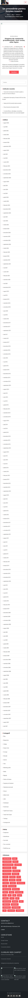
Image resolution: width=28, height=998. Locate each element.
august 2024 (6, 181)
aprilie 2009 (5, 644)
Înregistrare (5, 832)
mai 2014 (5, 428)
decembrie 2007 (7, 706)
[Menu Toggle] (25, 2)
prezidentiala (18, 53)
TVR (4, 910)
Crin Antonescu (7, 867)
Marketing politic (18, 46)
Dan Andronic (17, 50)
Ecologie (5, 752)
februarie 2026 (6, 138)
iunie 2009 (5, 636)
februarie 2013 (6, 475)
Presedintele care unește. (9, 53)
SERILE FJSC (6, 795)
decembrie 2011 (7, 522)
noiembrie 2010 (6, 573)
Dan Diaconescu (7, 870)
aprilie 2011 (5, 553)
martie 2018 (6, 318)
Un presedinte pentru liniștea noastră (11, 58)
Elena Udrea (15, 873)
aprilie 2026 (5, 130)
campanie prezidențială (9, 50)
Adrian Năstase (7, 858)
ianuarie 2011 (6, 565)
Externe (5, 759)
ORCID (2, 937)
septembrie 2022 (7, 244)
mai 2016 (5, 361)
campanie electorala (8, 864)
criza (14, 867)
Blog (4, 736)
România (15, 901)
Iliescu (18, 880)
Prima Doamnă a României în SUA (11, 107)
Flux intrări (5, 840)
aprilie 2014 (5, 432)
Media (4, 771)
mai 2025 (5, 158)
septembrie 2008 (7, 671)
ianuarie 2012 (6, 518)
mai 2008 (5, 687)
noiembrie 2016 (6, 350)
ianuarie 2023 (6, 228)
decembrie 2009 (7, 612)
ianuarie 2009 (6, 655)
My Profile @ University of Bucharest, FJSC (10, 926)
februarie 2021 (6, 275)
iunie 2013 (5, 459)
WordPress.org (6, 848)
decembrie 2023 (7, 209)
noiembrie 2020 (6, 279)
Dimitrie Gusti (16, 870)
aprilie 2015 (5, 405)
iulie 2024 (5, 185)
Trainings (5, 818)
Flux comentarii (6, 844)
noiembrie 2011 (6, 526)
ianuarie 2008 (6, 702)
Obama (11, 892)
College (5, 744)
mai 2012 (5, 506)
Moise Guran (15, 889)
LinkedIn (3, 929)
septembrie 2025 (7, 146)
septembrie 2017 (7, 330)
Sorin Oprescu (7, 907)
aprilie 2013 (5, 467)
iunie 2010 (5, 589)
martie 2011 (6, 557)
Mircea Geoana (7, 889)
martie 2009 (6, 647)
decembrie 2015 (7, 373)
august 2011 (6, 538)
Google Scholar (4, 940)
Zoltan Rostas (20, 910)
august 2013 (6, 452)
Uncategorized (6, 822)
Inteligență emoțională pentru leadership (10, 963)
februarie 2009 (6, 651)
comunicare (18, 864)
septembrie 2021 (7, 264)
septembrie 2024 (7, 177)
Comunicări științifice (5, 947)
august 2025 (6, 150)
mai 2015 (5, 401)
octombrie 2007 (6, 714)
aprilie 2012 (5, 510)
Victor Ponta (11, 910)
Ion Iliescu (6, 883)
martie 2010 (6, 600)
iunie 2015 (5, 397)
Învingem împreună (19, 51)
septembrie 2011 (7, 534)
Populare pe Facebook (8, 783)
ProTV (12, 898)
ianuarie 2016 (6, 369)
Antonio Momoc (14, 36)
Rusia (21, 901)
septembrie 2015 (7, 385)
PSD (17, 898)
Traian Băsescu (16, 907)
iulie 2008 (5, 679)
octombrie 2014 (6, 416)
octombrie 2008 (6, 667)
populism (6, 898)
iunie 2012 (5, 503)
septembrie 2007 (7, 718)
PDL (9, 895)
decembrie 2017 (7, 322)
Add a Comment (14, 61)
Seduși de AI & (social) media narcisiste (12, 103)
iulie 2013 (5, 456)
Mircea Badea (12, 886)
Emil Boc (5, 876)
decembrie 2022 (7, 232)
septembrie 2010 (7, 581)
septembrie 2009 (7, 624)
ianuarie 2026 (6, 142)
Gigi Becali (12, 880)
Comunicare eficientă (6, 959)
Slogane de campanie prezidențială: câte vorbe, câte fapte (14, 40)
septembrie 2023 (7, 213)
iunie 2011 (5, 546)
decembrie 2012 (7, 483)
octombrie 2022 (6, 240)
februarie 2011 (6, 561)
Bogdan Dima (7, 48)
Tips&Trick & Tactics (8, 810)
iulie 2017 (5, 334)
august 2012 (6, 495)
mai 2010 (5, 593)
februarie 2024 (6, 205)
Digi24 (21, 50)
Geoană (5, 880)
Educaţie (5, 755)
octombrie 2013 (6, 444)
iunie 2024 (5, 189)
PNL (14, 895)
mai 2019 (5, 295)
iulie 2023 (5, 217)
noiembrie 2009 (6, 616)
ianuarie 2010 (6, 608)
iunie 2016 (5, 358)
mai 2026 (5, 126)
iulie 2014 (5, 424)
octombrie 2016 (6, 354)
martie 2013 (6, 471)
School (5, 791)
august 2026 (6, 123)
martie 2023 (6, 224)
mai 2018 (5, 314)
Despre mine (6, 748)
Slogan (22, 56)
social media (14, 904)
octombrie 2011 (6, 530)
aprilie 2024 (5, 197)
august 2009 (6, 628)
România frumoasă (10, 54)
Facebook (12, 876)
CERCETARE (6, 935)
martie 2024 (6, 201)
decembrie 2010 (7, 569)
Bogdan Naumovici (14, 48)
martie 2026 (6, 134)
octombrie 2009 (6, 620)
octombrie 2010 (6, 577)
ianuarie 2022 (6, 256)
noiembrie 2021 (6, 260)
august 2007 (6, 722)
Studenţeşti (5, 802)
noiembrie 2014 (6, 412)
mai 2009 (5, 640)
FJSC (4, 763)
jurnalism (13, 883)
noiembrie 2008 (6, 663)
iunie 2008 (5, 683)
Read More (14, 72)
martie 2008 (6, 695)
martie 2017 (6, 338)
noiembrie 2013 (6, 440)
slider (4, 799)
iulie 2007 (5, 726)
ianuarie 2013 (6, 479)
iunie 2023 (5, 220)
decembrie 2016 (7, 346)
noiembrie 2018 (6, 303)
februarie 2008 (6, 698)
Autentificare (6, 836)
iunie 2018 (5, 311)
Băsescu (15, 861)
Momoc (5, 892)
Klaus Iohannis (21, 883)
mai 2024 (5, 193)
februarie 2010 (6, 604)
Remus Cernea (7, 901)
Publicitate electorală (8, 787)
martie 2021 (6, 271)
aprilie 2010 (5, 597)
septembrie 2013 (7, 448)
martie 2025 (6, 162)
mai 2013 (5, 463)
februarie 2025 (6, 166)
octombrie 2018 (6, 307)
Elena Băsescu (7, 873)
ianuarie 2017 (6, 342)
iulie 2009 (5, 632)
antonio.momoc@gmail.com (7, 923)
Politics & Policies (7, 779)
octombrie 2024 (6, 173)
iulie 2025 (5, 154)
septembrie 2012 (7, 491)
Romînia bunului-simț (9, 56)
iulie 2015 (5, 393)
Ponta (19, 895)
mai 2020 (5, 283)
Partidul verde (19, 892)
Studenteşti (5, 806)
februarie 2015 (6, 408)
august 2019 (6, 291)
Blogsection (6, 740)
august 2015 (6, 389)
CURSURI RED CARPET (11, 952)
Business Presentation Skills (7, 954)
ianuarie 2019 (6, 299)
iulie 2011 (5, 542)
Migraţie (5, 775)
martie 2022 (6, 248)
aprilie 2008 (5, 691)
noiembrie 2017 (6, 326)
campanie (20, 48)
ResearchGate (4, 943)
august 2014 (6, 420)
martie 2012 (6, 514)
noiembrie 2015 (6, 377)
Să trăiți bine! (17, 56)
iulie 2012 (5, 499)
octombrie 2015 (6, 381)
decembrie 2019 (7, 287)
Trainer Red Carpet (7, 814)
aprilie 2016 (5, 365)
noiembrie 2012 (6, 487)
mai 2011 (5, 550)
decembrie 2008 (7, 659)
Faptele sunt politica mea (9, 51)
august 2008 (6, 675)
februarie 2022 (6, 252)
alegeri (14, 858)
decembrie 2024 (7, 169)
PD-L (5, 895)
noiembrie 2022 (6, 236)
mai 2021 (5, 267)
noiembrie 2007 (6, 710)
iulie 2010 (5, 585)
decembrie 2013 (7, 436)
